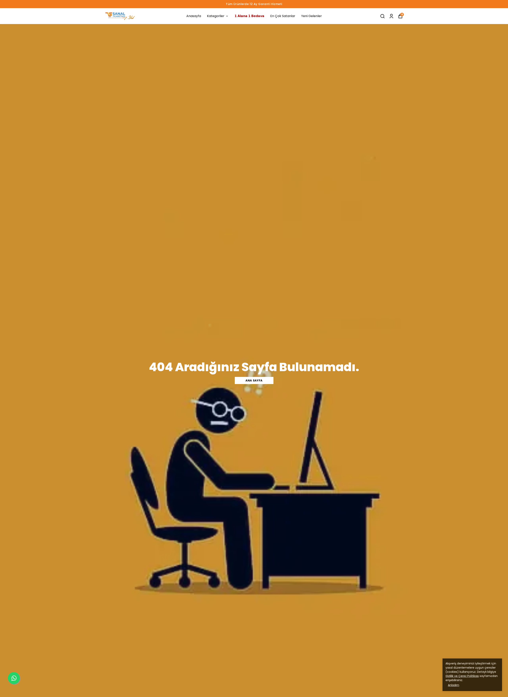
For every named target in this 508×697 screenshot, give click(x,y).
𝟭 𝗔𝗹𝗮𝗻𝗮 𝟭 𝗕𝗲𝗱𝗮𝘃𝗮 (249, 16)
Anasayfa (193, 16)
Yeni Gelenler (311, 16)
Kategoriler (215, 16)
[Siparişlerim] (391, 16)
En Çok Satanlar (282, 16)
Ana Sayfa (254, 380)
